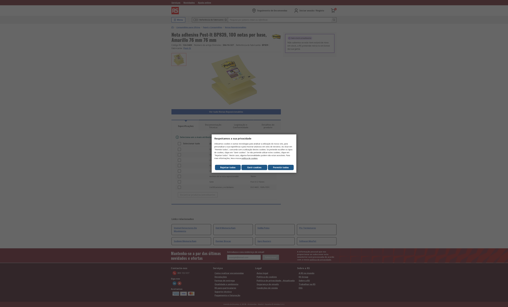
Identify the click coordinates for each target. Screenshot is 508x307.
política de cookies (250, 158)
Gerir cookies (254, 167)
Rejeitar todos (227, 167)
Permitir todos (281, 167)
